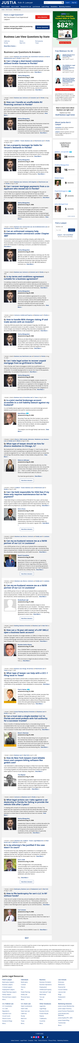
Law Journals (62, 992)
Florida (6, 43)
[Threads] (41, 1037)
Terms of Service (42, 1040)
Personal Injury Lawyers (9, 997)
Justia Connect (15, 1040)
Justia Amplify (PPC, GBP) (65, 1018)
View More (37, 72)
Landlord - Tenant (19, 140)
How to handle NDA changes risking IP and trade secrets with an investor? (26, 320)
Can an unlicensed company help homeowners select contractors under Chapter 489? (26, 233)
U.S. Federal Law (7, 1004)
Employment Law (36, 889)
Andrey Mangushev (62, 165)
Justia (3, 9)
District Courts (6, 1018)
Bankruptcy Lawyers (8, 982)
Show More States (9, 46)
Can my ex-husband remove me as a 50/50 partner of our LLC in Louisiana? (25, 541)
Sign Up (74, 2)
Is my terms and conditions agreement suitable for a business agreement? (24, 277)
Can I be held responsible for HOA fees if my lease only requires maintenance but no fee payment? (26, 494)
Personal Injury (25, 997)
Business (42, 980)
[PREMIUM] (10, 695)
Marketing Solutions (65, 6)
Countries (42, 1021)
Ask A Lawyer (9, 9)
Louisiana (46, 536)
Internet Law (34, 272)
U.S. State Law (26, 1004)
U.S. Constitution (7, 1006)
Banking (16, 625)
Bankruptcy (17, 889)
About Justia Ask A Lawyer (63, 123)
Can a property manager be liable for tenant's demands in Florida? (23, 146)
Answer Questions (42, 27)
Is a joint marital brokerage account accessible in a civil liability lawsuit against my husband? (26, 402)
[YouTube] (34, 1037)
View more (71, 216)
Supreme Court (6, 1013)
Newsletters (54, 6)
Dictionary (61, 982)
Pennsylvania (39, 41)
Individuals (24, 980)
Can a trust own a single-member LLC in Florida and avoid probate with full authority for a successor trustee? (25, 718)
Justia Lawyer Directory (65, 1008)
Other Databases (45, 1004)
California (7, 41)
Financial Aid (61, 987)
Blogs (59, 994)
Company (30, 1040)
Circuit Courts (6, 1016)
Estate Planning (18, 711)
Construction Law (27, 227)
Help (35, 1040)
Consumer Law (34, 97)
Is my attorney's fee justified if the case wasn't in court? (24, 846)
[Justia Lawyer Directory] (47, 1037)
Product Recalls (44, 1013)
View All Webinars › (65, 89)
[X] (45, 1037)
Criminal (23, 984)
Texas (37, 43)
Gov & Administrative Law (40, 227)
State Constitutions (26, 1006)
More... (4, 999)
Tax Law (42, 997)
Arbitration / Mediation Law (35, 439)
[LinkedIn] (32, 1037)
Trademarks (43, 1018)
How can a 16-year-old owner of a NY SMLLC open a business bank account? (26, 631)
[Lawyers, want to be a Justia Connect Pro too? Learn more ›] (27, 413)
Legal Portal (23, 1040)
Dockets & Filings (7, 1021)
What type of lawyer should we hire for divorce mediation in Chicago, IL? (24, 444)
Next (27, 938)
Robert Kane (59, 178)
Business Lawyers (7, 984)
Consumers (58, 127)
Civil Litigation (33, 182)
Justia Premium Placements (66, 1011)
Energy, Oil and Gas (27, 668)
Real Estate (43, 994)
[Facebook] (36, 1037)
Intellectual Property (26, 315)
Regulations (5, 1011)
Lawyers (57, 132)
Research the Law (26, 6)
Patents (42, 1016)
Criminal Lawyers (7, 987)
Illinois (21, 41)
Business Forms (44, 1011)
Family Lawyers (6, 994)
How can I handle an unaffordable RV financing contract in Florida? (23, 103)
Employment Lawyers (8, 989)
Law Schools (36, 6)
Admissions (61, 984)
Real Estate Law (39, 140)
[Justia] (9, 2)
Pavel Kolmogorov (61, 191)
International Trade (45, 992)
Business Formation (24, 625)
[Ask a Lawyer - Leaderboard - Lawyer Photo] (58, 157)
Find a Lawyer (6, 6)
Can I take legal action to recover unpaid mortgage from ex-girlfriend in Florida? (25, 361)
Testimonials (62, 1023)
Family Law (12, 441)
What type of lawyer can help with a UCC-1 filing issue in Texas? (26, 674)
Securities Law (26, 56)
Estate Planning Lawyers (9, 992)
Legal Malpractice (39, 840)
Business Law (18, 56)
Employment (43, 987)
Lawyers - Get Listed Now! (65, 235)
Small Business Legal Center (65, 115)
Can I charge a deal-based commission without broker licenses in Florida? (23, 62)
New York (22, 43)
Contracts (25, 97)
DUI (22, 989)
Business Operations (46, 984)
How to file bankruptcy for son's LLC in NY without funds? (25, 894)
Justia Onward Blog (63, 1020)
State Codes (24, 1008)
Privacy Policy (52, 1040)
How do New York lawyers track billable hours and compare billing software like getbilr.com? (24, 760)
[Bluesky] (43, 1037)
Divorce (17, 439)
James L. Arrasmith (62, 152)
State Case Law (25, 1011)
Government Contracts (37, 56)
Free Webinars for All (64, 51)
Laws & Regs (45, 6)
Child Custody (23, 439)
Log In (67, 2)
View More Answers (26, 480)
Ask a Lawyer (15, 6)
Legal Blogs (43, 1008)
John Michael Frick (61, 204)
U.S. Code (5, 1008)
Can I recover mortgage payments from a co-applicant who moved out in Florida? (27, 187)
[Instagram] (38, 1037)
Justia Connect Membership (66, 1006)
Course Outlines (62, 989)
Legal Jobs (43, 1006)
